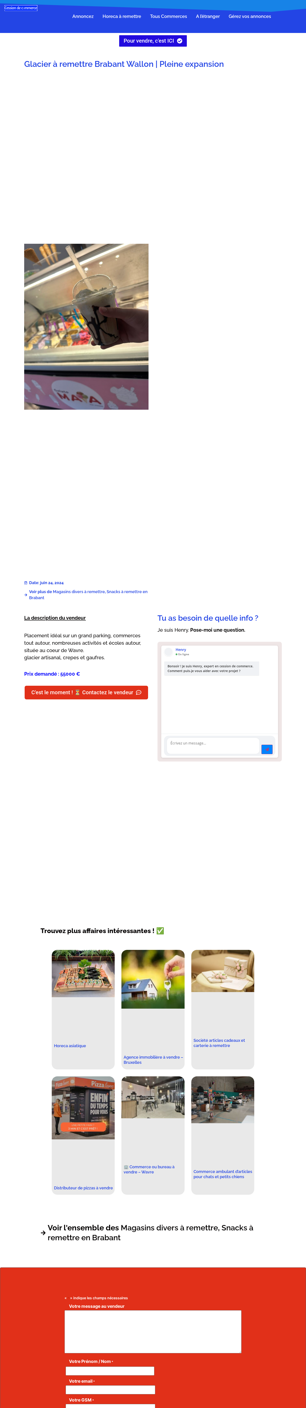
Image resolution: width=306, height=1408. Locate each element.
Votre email (82, 1381)
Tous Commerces (168, 16)
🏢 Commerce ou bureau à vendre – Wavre (149, 1169)
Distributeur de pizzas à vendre (83, 1188)
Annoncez (83, 16)
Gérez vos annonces (250, 16)
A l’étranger (208, 16)
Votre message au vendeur (97, 1306)
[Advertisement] (219, 108)
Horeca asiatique (70, 1045)
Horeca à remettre (122, 16)
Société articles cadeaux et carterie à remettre (219, 1043)
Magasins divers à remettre (79, 591)
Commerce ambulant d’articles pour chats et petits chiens (223, 1174)
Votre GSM (81, 1400)
